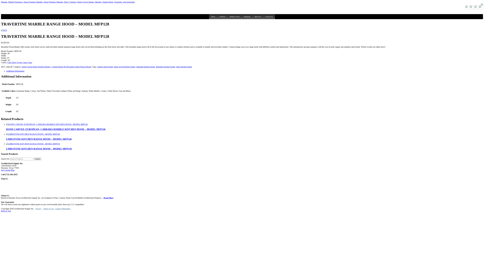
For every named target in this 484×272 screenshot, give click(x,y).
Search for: (5, 159)
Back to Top (6, 211)
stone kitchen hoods (184, 67)
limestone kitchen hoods (165, 67)
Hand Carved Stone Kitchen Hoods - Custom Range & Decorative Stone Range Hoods (56, 67)
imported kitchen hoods (145, 67)
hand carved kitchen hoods (124, 67)
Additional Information (15, 71)
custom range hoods (105, 67)
